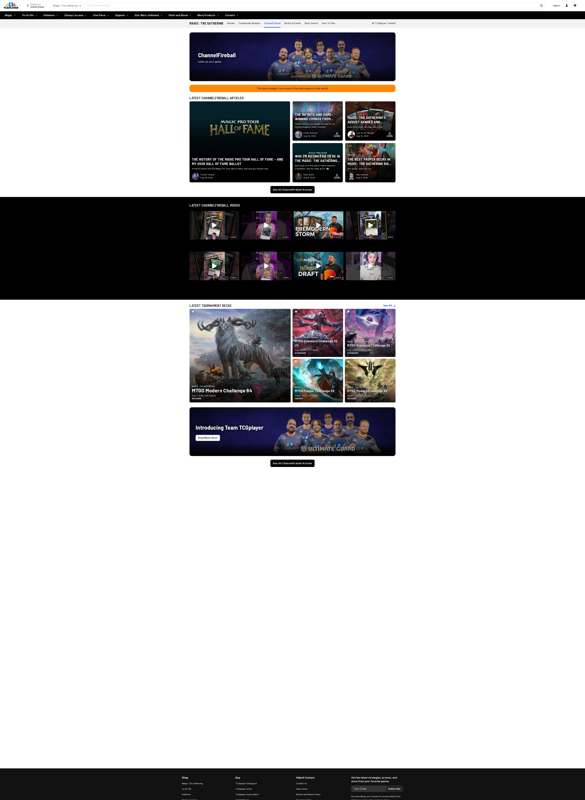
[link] (11, 6)
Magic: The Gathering (206, 23)
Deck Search (311, 23)
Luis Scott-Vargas (365, 133)
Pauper (351, 155)
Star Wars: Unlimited (147, 15)
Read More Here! (207, 438)
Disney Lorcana (73, 15)
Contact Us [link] (301, 783)
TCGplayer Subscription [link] (247, 794)
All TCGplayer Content (383, 23)
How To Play (328, 23)
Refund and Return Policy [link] (308, 794)
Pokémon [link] (186, 794)
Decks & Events (292, 23)
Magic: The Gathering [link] (192, 783)
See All (387, 305)
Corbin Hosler (207, 174)
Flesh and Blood (178, 15)
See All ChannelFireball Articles (292, 189)
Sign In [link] (556, 5)
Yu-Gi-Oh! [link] (186, 789)
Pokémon (49, 15)
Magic (8, 15)
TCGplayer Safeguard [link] (246, 783)
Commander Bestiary (250, 23)
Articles (231, 23)
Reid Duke (308, 174)
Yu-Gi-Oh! (28, 15)
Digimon (120, 15)
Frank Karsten (310, 133)
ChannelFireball (272, 23)
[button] (541, 6)
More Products (206, 15)
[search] (311, 5)
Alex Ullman (362, 174)
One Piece (99, 15)
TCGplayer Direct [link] (244, 789)
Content (230, 15)
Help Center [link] (302, 789)
